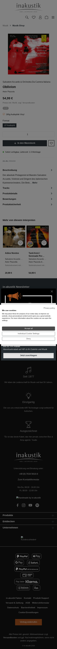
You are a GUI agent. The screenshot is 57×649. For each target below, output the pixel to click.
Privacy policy (49, 308)
